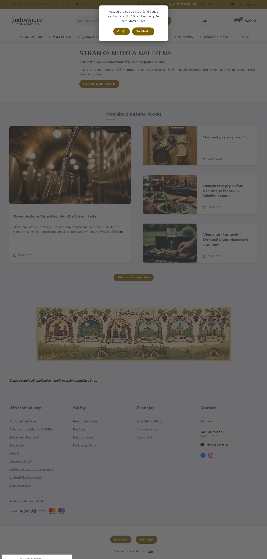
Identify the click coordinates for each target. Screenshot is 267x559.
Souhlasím (143, 31)
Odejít (121, 31)
